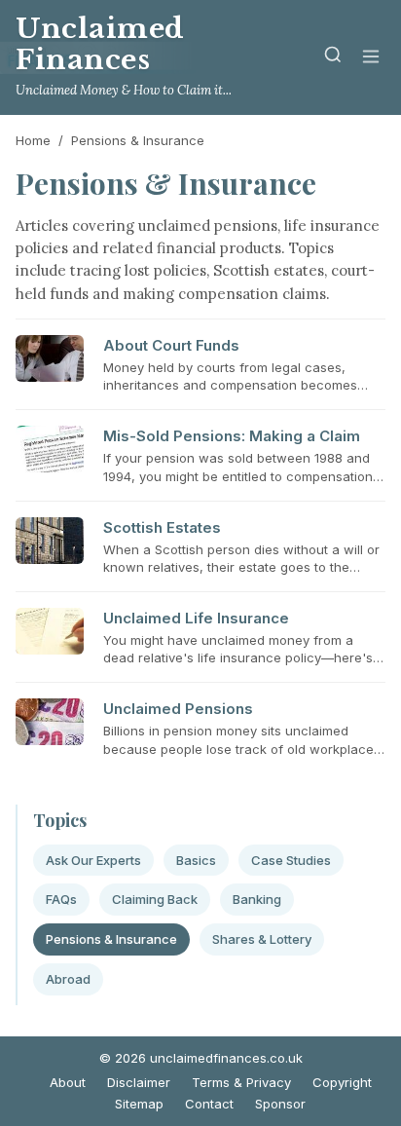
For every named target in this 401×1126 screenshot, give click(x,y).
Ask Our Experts (93, 860)
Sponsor (280, 1103)
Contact (209, 1103)
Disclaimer (138, 1082)
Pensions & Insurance (111, 939)
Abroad (68, 979)
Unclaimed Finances (100, 44)
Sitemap (139, 1103)
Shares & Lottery (261, 939)
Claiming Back (155, 899)
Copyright (342, 1082)
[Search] (332, 58)
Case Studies (291, 860)
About (68, 1082)
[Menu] (370, 58)
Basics (196, 860)
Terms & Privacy (241, 1082)
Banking (257, 899)
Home (33, 140)
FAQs (61, 899)
